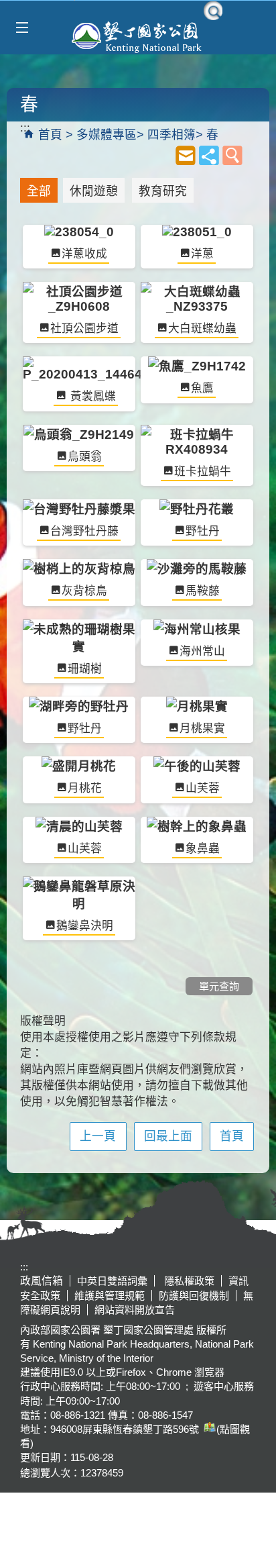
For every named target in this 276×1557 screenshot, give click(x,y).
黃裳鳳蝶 (91, 396)
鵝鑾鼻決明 (84, 925)
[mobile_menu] (22, 28)
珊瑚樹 (85, 668)
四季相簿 (171, 135)
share (209, 155)
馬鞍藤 (203, 591)
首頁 (50, 135)
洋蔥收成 (84, 254)
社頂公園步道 (84, 328)
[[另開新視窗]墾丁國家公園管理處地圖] (207, 1429)
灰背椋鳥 (84, 591)
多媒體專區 (106, 135)
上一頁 (98, 1136)
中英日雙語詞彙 (112, 1281)
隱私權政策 (187, 1281)
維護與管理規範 (109, 1295)
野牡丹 (203, 531)
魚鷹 (202, 388)
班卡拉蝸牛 (202, 471)
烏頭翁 (85, 456)
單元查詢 (232, 155)
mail (186, 155)
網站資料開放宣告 (134, 1309)
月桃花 (85, 788)
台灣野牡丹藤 (84, 531)
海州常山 (202, 651)
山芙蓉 (203, 788)
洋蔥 (202, 254)
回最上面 (168, 1136)
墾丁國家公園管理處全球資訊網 (138, 35)
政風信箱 (41, 1281)
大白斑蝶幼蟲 (202, 328)
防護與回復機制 (194, 1295)
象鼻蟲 (203, 848)
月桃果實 (202, 728)
